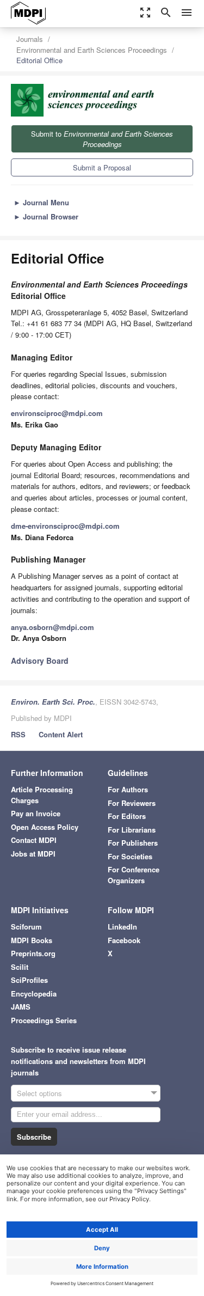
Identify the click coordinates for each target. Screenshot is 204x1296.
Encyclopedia (34, 993)
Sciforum (26, 926)
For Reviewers (132, 803)
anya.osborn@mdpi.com (52, 627)
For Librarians (132, 829)
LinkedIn (122, 926)
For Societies (130, 856)
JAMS (20, 1006)
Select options (39, 1093)
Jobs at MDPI (33, 853)
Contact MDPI (34, 840)
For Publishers (133, 842)
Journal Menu (41, 202)
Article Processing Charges (42, 794)
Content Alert (61, 734)
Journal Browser (46, 216)
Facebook (124, 940)
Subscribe (34, 1137)
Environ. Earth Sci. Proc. (53, 701)
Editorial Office (39, 60)
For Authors (128, 789)
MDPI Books (31, 940)
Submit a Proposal (102, 167)
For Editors (127, 816)
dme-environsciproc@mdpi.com (65, 526)
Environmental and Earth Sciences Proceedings (91, 50)
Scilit (19, 967)
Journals (29, 39)
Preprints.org (33, 953)
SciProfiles (29, 980)
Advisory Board (40, 660)
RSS (18, 734)
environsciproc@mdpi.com (57, 413)
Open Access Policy (44, 827)
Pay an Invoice (35, 813)
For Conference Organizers (133, 874)
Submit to (102, 139)
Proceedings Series (44, 1020)
